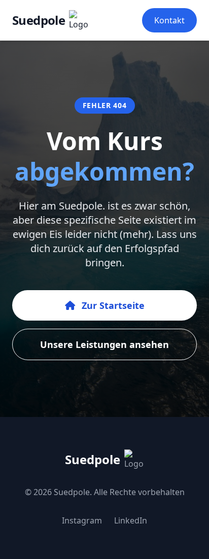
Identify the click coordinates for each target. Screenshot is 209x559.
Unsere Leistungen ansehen (104, 344)
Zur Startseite (112, 305)
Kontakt (169, 20)
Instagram (82, 520)
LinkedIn (130, 520)
